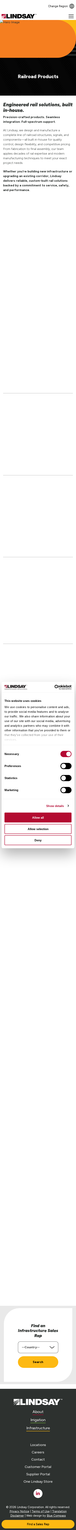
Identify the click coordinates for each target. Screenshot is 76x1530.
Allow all (38, 817)
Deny (38, 840)
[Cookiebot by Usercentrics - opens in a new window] (55, 687)
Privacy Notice (19, 1511)
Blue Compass (56, 1515)
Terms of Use (41, 1511)
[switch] (66, 766)
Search (38, 1362)
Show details (55, 805)
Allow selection (38, 828)
